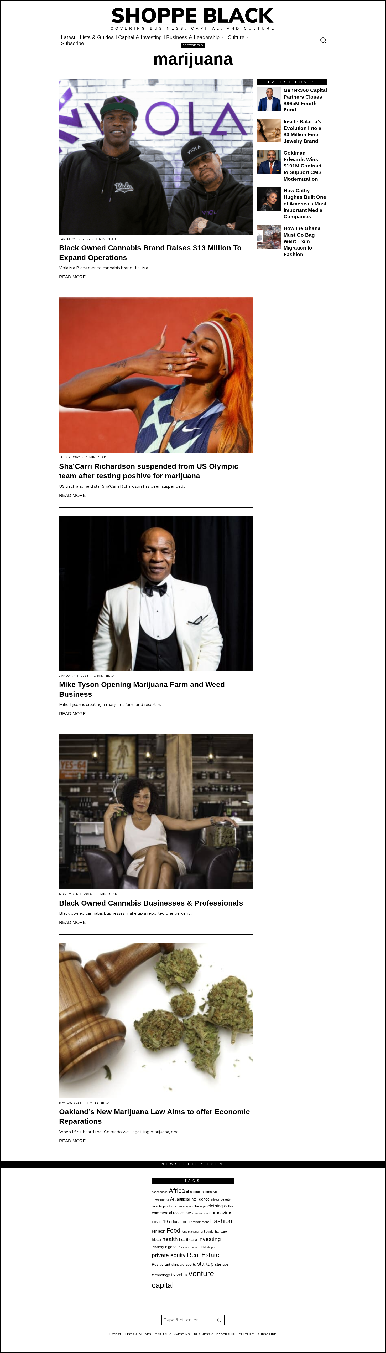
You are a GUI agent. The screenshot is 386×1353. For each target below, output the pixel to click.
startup (205, 1264)
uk (185, 1275)
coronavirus (220, 1212)
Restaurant (161, 1264)
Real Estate (203, 1254)
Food (173, 1230)
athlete (215, 1199)
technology (161, 1275)
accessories (160, 1191)
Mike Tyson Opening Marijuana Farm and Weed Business (142, 689)
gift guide (207, 1231)
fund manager (190, 1231)
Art (172, 1199)
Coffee (228, 1206)
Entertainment (199, 1222)
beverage (184, 1206)
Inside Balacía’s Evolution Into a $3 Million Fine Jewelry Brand (302, 131)
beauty (226, 1199)
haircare (221, 1231)
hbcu (156, 1239)
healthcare (188, 1239)
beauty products (164, 1206)
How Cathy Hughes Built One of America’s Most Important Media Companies (305, 203)
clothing (215, 1205)
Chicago (199, 1206)
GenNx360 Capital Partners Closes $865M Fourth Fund (305, 100)
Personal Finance (189, 1247)
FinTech (158, 1231)
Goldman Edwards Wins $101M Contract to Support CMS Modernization (303, 166)
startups (222, 1264)
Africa (177, 1190)
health (170, 1239)
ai (187, 1192)
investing (209, 1239)
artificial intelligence (193, 1199)
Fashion (221, 1220)
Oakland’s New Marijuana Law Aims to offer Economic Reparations (154, 1117)
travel (176, 1274)
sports (191, 1264)
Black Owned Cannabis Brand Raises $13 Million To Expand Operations (150, 253)
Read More (72, 276)
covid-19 (160, 1221)
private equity (169, 1255)
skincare (177, 1264)
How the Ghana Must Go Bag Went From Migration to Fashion (302, 241)
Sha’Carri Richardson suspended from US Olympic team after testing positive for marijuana (148, 471)
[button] (219, 1320)
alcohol (195, 1192)
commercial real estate (171, 1213)
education (178, 1221)
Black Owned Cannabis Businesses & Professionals (151, 903)
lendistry (158, 1247)
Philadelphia (208, 1247)
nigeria (170, 1247)
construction (200, 1213)
